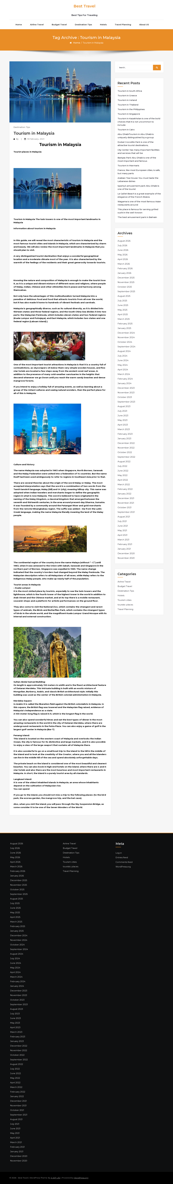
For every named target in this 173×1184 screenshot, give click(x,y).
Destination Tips (83, 24)
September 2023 (126, 401)
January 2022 (124, 493)
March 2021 (123, 539)
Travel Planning (123, 24)
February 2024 (125, 378)
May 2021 (122, 530)
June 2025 (123, 305)
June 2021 (123, 526)
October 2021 (125, 507)
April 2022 (123, 480)
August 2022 (124, 461)
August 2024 (124, 351)
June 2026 (123, 250)
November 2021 (126, 503)
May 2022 (122, 475)
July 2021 (122, 521)
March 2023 (124, 429)
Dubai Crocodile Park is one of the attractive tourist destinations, (136, 144)
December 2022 (126, 443)
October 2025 (125, 287)
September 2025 (126, 291)
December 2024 (126, 332)
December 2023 (126, 388)
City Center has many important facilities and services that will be (138, 151)
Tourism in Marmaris (128, 165)
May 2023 (122, 420)
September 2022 (126, 457)
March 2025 (124, 319)
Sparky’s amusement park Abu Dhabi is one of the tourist (138, 187)
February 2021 (125, 544)
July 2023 (122, 411)
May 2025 (122, 310)
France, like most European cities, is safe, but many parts (139, 172)
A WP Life (55, 1178)
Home (19, 24)
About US (144, 24)
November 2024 (126, 337)
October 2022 (125, 452)
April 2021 (122, 535)
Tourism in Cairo (126, 129)
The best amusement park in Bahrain (137, 217)
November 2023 (126, 392)
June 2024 (123, 360)
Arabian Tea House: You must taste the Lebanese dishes (138, 180)
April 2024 (123, 369)
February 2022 (125, 489)
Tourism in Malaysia (34, 133)
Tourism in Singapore (129, 114)
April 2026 (123, 259)
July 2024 (122, 355)
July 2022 (122, 466)
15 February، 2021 (35, 139)
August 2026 (124, 241)
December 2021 (126, 498)
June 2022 (123, 470)
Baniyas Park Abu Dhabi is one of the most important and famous (137, 159)
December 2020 (126, 553)
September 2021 (126, 512)
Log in (119, 853)
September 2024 (126, 346)
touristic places (125, 604)
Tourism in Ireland (127, 100)
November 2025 (126, 282)
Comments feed (124, 862)
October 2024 (125, 342)
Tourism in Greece (127, 95)
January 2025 (124, 328)
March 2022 (124, 484)
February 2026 (125, 268)
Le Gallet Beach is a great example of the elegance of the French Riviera (139, 195)
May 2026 (122, 254)
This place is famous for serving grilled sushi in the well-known (138, 211)
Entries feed (122, 857)
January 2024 (124, 383)
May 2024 (123, 365)
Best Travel (84, 6)
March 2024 (124, 374)
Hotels (103, 24)
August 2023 (124, 406)
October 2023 (125, 397)
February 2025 (125, 323)
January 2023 (124, 438)
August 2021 (124, 516)
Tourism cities (124, 600)
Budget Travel (59, 24)
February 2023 (125, 434)
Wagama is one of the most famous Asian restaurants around (139, 203)
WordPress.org (123, 866)
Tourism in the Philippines (131, 109)
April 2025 (123, 314)
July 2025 (122, 300)
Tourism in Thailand (128, 104)
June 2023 (123, 415)
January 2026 (124, 273)
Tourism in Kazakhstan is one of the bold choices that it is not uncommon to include (139, 121)
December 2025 (126, 277)
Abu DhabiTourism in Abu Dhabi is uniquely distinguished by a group (136, 136)
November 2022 (126, 447)
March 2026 (124, 264)
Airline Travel (37, 24)
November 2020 (126, 558)
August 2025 (124, 296)
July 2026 (122, 245)
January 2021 (124, 549)
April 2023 (123, 424)
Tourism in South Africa (130, 91)
